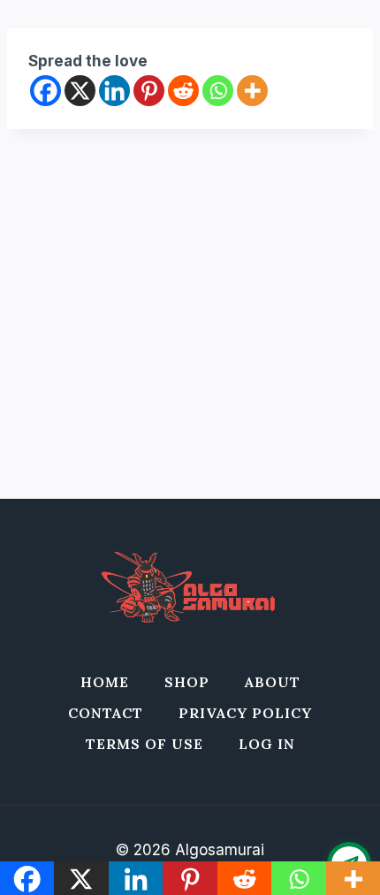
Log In (267, 744)
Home (104, 682)
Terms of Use (144, 744)
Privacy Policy (245, 713)
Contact (105, 713)
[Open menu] (348, 61)
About (272, 682)
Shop (186, 682)
